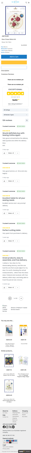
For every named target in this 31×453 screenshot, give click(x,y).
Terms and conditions (8, 446)
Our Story (5, 412)
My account (25, 412)
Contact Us (5, 417)
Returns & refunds (14, 420)
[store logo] (15, 2)
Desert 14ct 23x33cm (9, 374)
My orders (24, 416)
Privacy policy (6, 448)
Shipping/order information (16, 413)
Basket (24, 414)
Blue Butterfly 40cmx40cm (9, 345)
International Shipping (15, 417)
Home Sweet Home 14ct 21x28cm (9, 401)
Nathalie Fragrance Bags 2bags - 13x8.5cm (23, 376)
